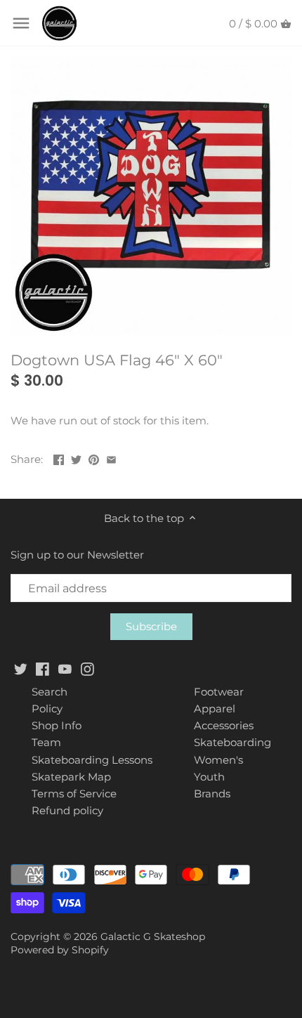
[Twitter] (20, 667)
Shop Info (56, 725)
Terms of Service (74, 793)
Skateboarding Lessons (92, 759)
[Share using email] (111, 457)
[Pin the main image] (93, 457)
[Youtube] (65, 667)
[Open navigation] (21, 23)
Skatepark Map (71, 776)
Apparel (214, 708)
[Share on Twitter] (76, 457)
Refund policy (67, 810)
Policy (47, 708)
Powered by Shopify (60, 949)
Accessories (224, 725)
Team (46, 742)
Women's (218, 759)
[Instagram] (87, 667)
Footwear (219, 691)
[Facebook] (42, 667)
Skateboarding (232, 742)
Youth (209, 776)
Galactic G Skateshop (152, 936)
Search (49, 691)
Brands (212, 793)
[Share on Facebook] (58, 457)
